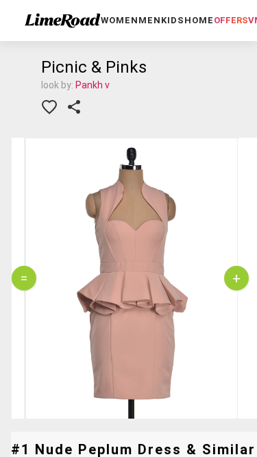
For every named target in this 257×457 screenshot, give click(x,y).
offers (231, 20)
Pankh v (92, 84)
